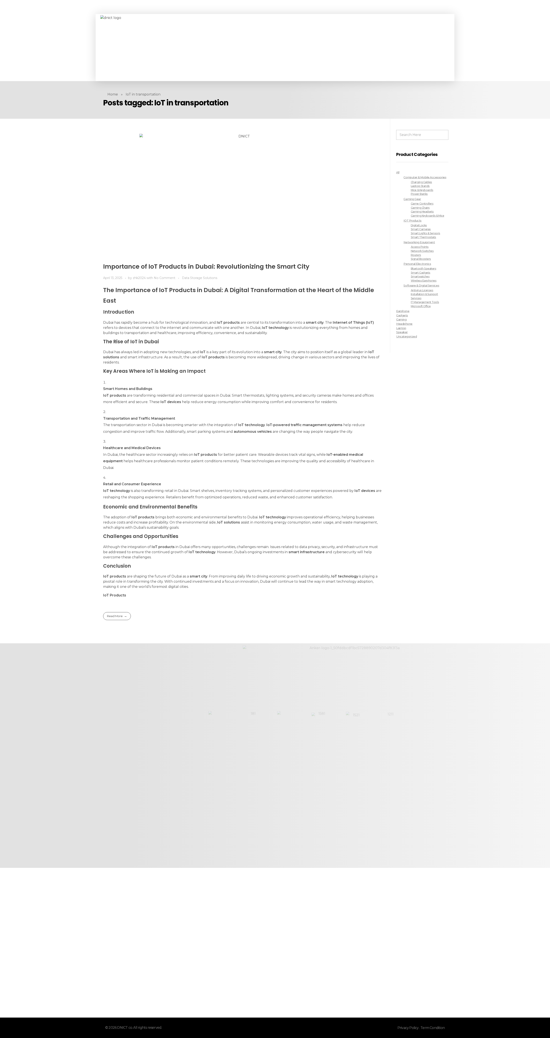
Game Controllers (422, 203)
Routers (416, 255)
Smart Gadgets (420, 272)
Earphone (402, 311)
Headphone (404, 323)
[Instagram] (188, 47)
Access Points (420, 246)
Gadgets (402, 315)
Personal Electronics (417, 263)
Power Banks (419, 194)
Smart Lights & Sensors (425, 233)
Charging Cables (421, 182)
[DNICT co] (132, 47)
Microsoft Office (421, 306)
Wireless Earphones (424, 280)
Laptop (401, 328)
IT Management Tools (425, 302)
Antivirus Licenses (422, 290)
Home (112, 94)
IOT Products (412, 220)
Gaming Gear (412, 199)
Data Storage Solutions (199, 278)
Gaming (401, 319)
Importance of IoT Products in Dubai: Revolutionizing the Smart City (206, 266)
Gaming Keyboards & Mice (427, 215)
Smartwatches (420, 276)
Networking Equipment (419, 242)
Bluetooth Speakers (423, 268)
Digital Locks (419, 225)
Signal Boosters (421, 258)
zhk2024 (140, 278)
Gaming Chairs (420, 207)
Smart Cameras (421, 229)
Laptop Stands (420, 186)
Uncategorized (406, 336)
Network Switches (422, 251)
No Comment (164, 278)
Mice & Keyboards (422, 190)
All (397, 172)
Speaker (402, 332)
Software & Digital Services (421, 285)
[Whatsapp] (194, 47)
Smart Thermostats (423, 237)
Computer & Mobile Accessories (424, 177)
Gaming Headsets (422, 211)
